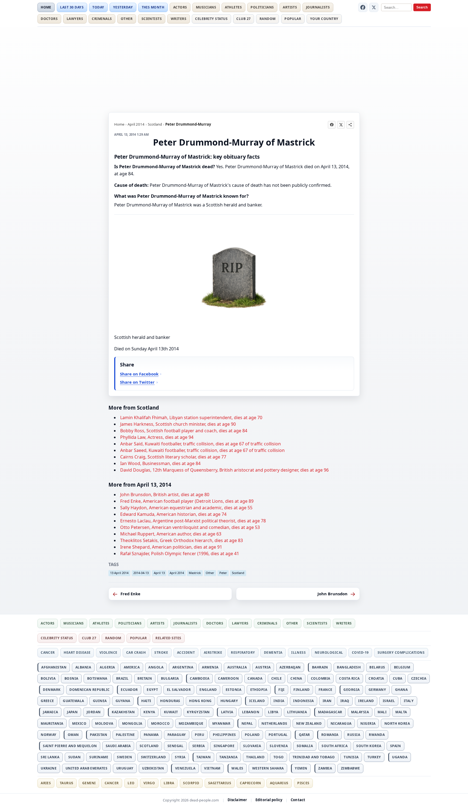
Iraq (344, 701)
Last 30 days (72, 7)
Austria (262, 667)
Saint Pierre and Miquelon (70, 746)
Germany (377, 689)
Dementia (273, 652)
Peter (223, 573)
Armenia (210, 667)
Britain (144, 678)
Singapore (224, 746)
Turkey (374, 757)
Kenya (149, 712)
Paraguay (176, 734)
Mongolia (132, 723)
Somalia (305, 746)
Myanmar (221, 723)
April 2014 (136, 124)
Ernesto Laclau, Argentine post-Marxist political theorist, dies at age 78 (193, 521)
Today (98, 7)
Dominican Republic (89, 689)
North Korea (397, 723)
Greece (47, 701)
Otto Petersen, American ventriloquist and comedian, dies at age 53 (190, 527)
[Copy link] (350, 125)
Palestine (125, 734)
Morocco (160, 723)
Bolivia (48, 678)
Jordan (94, 712)
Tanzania (228, 757)
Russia (353, 734)
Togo (278, 757)
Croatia (376, 678)
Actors (180, 7)
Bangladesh (349, 667)
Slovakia (252, 746)
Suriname (98, 757)
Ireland (366, 701)
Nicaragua (341, 723)
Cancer (48, 652)
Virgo (149, 783)
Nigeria (367, 723)
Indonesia (303, 701)
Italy (409, 701)
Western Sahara (268, 768)
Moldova (104, 723)
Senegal (175, 746)
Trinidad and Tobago (314, 757)
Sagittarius (219, 783)
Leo (131, 783)
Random (268, 18)
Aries (46, 783)
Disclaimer (237, 799)
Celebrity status (211, 18)
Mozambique (191, 723)
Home (46, 7)
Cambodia (199, 678)
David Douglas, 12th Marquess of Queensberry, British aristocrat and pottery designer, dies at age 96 (224, 470)
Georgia (351, 689)
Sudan (74, 757)
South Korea (368, 746)
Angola (155, 667)
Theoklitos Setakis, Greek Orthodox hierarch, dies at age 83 (181, 540)
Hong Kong (200, 701)
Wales (237, 768)
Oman (73, 734)
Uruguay (124, 768)
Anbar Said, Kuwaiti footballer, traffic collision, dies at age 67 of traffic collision (200, 444)
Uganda (399, 757)
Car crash (136, 652)
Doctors (49, 18)
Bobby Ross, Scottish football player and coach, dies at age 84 (183, 431)
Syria (180, 757)
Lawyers (75, 18)
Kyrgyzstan (198, 712)
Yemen (301, 768)
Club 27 (243, 18)
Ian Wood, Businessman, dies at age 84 (160, 463)
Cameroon (228, 678)
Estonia (233, 689)
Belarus (377, 667)
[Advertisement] (234, 68)
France (325, 689)
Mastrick (195, 573)
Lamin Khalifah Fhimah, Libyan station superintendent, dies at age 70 (191, 418)
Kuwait (171, 712)
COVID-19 (360, 652)
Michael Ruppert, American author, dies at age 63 (170, 534)
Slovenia (279, 746)
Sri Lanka (50, 757)
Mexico (79, 723)
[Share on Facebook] (331, 125)
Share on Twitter (137, 382)
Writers (178, 18)
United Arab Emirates (87, 768)
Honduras (170, 701)
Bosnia (71, 678)
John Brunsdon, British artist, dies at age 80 (164, 495)
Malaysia (360, 712)
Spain (395, 746)
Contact (298, 799)
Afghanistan (53, 667)
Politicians (262, 7)
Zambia (325, 768)
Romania (330, 734)
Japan (72, 712)
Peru (199, 734)
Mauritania (52, 723)
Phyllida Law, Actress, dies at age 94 (156, 437)
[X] (373, 7)
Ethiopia (258, 689)
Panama (151, 734)
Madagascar (330, 712)
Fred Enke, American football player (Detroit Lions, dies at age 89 (187, 501)
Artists (290, 7)
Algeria (107, 667)
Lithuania (297, 712)
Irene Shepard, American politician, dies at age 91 (171, 547)
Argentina (182, 667)
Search (422, 7)
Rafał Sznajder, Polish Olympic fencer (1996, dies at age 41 (179, 553)
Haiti (146, 701)
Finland (301, 689)
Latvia (227, 712)
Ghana (401, 689)
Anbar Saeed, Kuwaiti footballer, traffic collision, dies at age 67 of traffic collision (202, 450)
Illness (298, 652)
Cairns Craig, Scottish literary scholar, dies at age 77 (173, 457)
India (278, 701)
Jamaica (50, 712)
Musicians (206, 7)
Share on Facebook (139, 374)
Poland (252, 734)
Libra (169, 783)
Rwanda (377, 734)
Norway (49, 734)
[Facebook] (362, 7)
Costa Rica (349, 678)
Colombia (320, 678)
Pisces (303, 783)
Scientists (152, 18)
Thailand (255, 757)
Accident (186, 652)
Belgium (402, 667)
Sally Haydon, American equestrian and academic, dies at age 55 (186, 508)
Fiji (281, 689)
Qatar (304, 734)
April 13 (159, 573)
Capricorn (250, 783)
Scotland (155, 124)
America (132, 667)
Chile (276, 678)
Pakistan (98, 734)
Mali (382, 712)
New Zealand (309, 723)
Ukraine (49, 768)
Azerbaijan (290, 667)
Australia (237, 667)
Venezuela (185, 768)
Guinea (100, 701)
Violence (108, 652)
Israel (389, 701)
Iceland (257, 701)
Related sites (168, 638)
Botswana (97, 678)
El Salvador (179, 689)
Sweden (124, 757)
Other (127, 18)
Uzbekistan (153, 768)
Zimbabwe (350, 768)
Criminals (102, 18)
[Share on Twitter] (341, 125)
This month (153, 7)
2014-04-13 (141, 573)
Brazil (122, 678)
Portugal (278, 734)
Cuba (397, 678)
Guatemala (73, 701)
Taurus (66, 783)
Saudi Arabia (118, 746)
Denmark (51, 689)
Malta (401, 712)
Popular (292, 18)
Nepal (247, 723)
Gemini (89, 783)
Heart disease (77, 652)
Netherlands (274, 723)
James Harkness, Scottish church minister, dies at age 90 (178, 424)
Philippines (224, 734)
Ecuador (129, 689)
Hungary (229, 701)
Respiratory (243, 652)
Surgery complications (401, 652)
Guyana (123, 701)
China (296, 678)
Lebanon (250, 712)
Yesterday (123, 7)
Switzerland (153, 757)
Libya (273, 712)
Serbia (198, 746)
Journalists (318, 7)
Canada (255, 678)
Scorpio (191, 783)
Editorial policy (268, 799)
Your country (324, 18)
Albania (83, 667)
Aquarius (279, 783)
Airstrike (213, 652)
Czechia (418, 678)
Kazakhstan (123, 712)
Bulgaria (170, 678)
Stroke (161, 652)
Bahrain (320, 667)
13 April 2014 (119, 573)
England (208, 689)
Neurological (329, 652)
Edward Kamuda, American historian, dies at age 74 (173, 514)
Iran (327, 701)
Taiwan (203, 757)
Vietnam (212, 768)
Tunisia (351, 757)
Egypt (152, 689)
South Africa (335, 746)
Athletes (233, 7)
